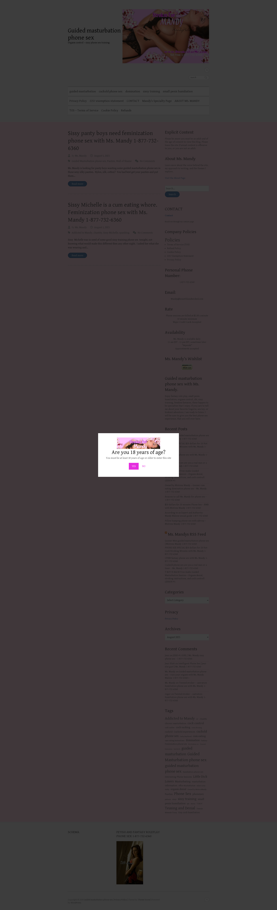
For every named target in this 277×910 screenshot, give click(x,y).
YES (134, 466)
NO (143, 466)
